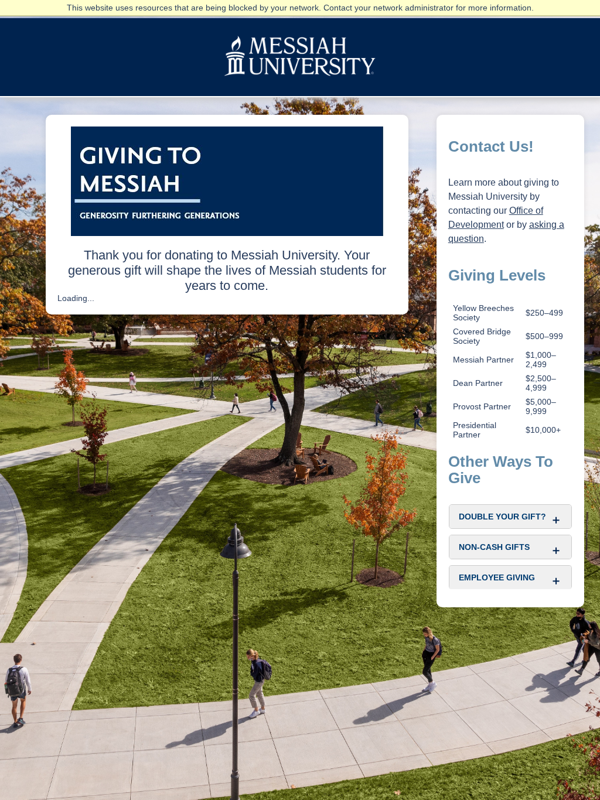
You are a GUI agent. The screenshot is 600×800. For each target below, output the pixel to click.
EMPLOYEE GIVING (497, 577)
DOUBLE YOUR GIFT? (502, 516)
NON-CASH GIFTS (494, 547)
